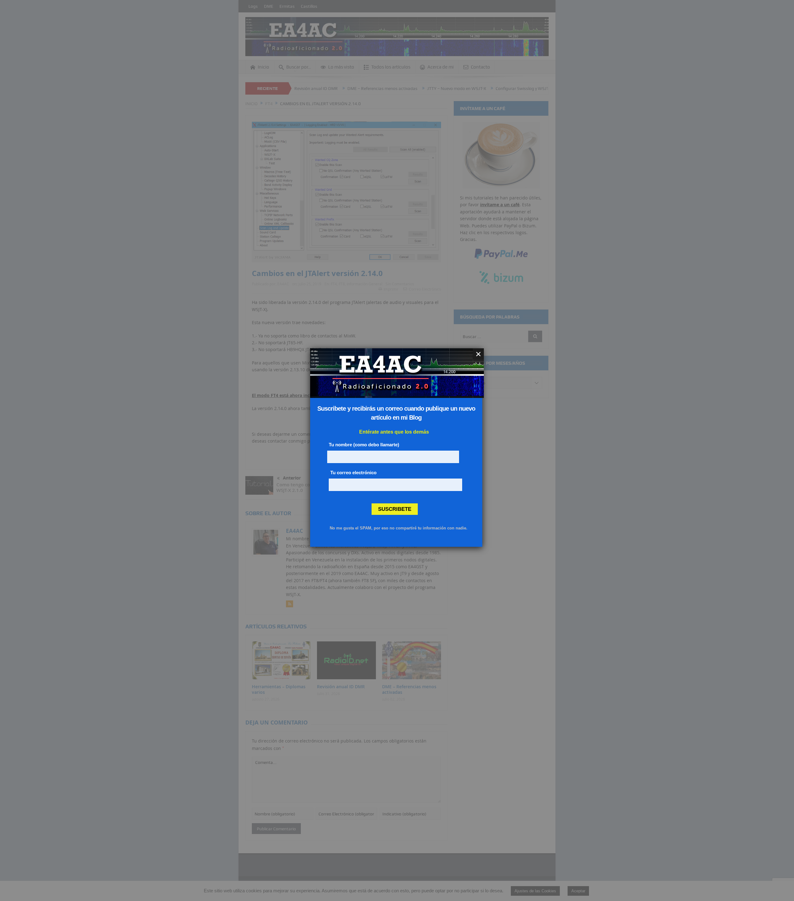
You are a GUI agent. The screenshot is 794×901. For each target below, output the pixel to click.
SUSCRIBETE (394, 509)
